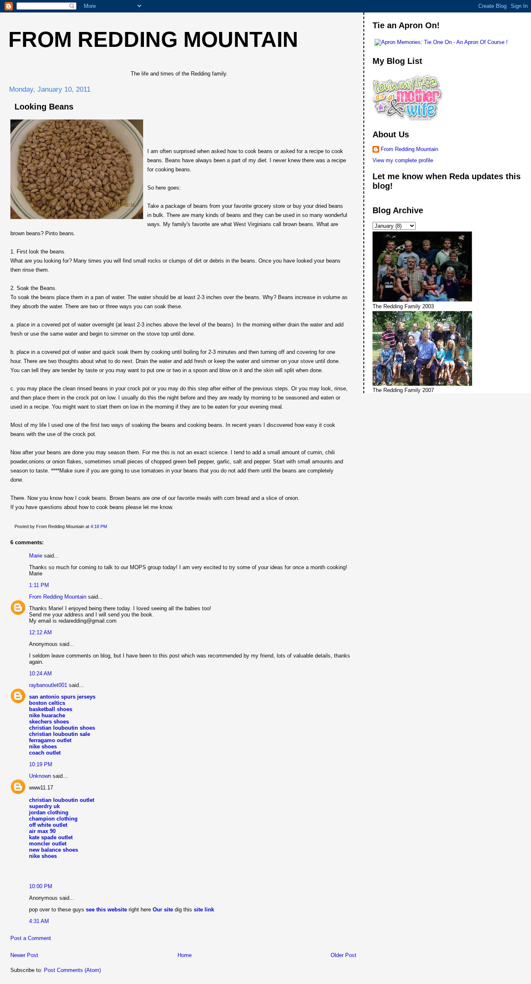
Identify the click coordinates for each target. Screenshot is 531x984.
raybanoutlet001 (48, 685)
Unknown (40, 776)
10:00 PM (40, 886)
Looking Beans (44, 106)
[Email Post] (109, 526)
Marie (35, 556)
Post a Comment (30, 938)
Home (185, 955)
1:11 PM (39, 585)
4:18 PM (98, 526)
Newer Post (24, 955)
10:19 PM (40, 764)
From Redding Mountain (153, 39)
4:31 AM (39, 921)
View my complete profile (403, 160)
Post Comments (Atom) (72, 970)
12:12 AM (40, 632)
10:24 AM (40, 673)
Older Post (343, 955)
